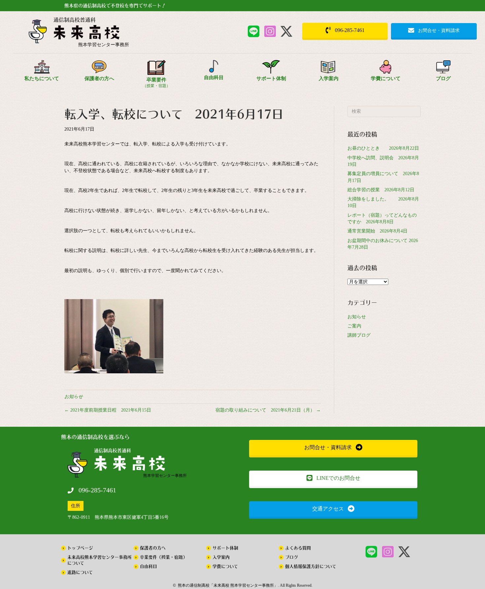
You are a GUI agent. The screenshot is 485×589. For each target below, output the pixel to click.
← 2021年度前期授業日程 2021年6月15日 (107, 410)
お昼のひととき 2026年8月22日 (383, 148)
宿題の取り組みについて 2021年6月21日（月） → (268, 410)
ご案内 (354, 326)
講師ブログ (359, 335)
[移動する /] (103, 33)
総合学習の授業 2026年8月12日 (380, 189)
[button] (253, 31)
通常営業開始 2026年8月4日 (377, 231)
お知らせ (73, 396)
